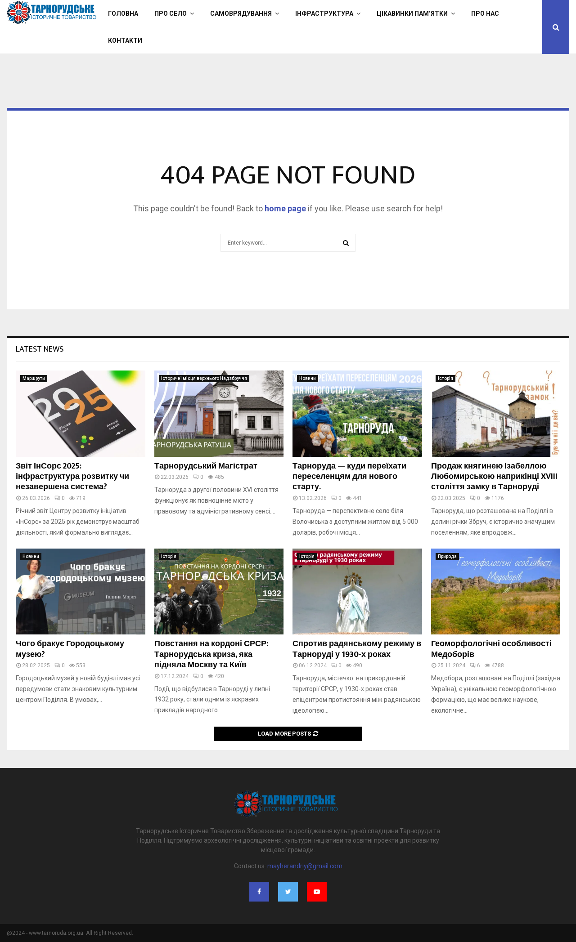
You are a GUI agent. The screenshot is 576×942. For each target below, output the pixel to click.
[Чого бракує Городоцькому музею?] (80, 592)
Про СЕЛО (170, 13)
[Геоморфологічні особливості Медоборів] (496, 592)
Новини (307, 378)
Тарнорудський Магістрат (205, 466)
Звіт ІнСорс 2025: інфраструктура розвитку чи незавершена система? (72, 477)
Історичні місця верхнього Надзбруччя (204, 378)
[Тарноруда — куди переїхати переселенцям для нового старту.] (357, 414)
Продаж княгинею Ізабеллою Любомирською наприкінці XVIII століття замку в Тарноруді (494, 477)
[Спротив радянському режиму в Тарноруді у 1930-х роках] (357, 592)
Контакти (125, 40)
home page (285, 208)
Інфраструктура (324, 13)
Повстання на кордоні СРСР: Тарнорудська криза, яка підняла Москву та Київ (211, 654)
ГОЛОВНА (123, 13)
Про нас (485, 13)
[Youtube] (317, 892)
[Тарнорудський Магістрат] (219, 414)
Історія (445, 378)
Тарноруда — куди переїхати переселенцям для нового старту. (349, 477)
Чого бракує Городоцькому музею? (70, 649)
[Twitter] (288, 892)
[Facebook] (259, 892)
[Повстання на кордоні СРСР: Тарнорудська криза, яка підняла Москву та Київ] (219, 592)
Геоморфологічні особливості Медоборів (491, 649)
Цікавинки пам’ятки (412, 13)
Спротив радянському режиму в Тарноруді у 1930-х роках (356, 649)
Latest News (39, 349)
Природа (447, 556)
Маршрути (33, 378)
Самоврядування (241, 13)
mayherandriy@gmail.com (304, 866)
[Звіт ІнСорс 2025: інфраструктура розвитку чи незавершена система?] (80, 414)
